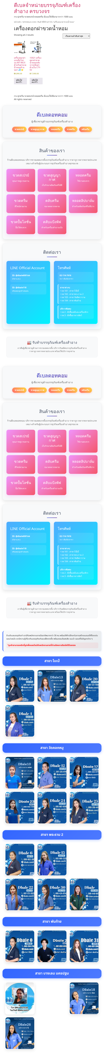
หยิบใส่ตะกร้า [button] (19, 81)
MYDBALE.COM (29, 22)
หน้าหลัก (17, 22)
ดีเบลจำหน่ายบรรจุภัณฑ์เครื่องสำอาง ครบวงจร (47, 8)
